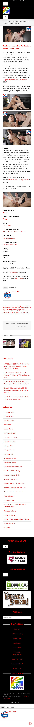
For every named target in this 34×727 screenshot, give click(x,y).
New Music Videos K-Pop (12, 471)
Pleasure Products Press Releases (15, 492)
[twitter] (17, 0)
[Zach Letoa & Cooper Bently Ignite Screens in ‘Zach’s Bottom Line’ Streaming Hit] (25, 340)
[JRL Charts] (7, 293)
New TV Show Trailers (11, 479)
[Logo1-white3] (6, 8)
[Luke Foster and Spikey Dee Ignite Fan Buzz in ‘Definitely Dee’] (9, 340)
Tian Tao (20, 312)
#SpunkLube (25, 180)
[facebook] (23, 0)
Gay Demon (17, 643)
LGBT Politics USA (10, 441)
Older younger (6, 312)
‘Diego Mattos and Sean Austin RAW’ (15, 80)
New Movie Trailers (10, 458)
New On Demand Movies (12, 475)
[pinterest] (14, 0)
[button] (4, 343)
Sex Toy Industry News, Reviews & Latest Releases (15, 505)
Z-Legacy (20, 306)
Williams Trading (9, 515)
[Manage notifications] (30, 723)
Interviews (7, 425)
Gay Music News (9, 421)
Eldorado (17, 629)
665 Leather (17, 648)
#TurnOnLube (12, 180)
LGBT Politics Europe (10, 437)
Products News (9, 500)
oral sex (11, 312)
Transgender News (10, 511)
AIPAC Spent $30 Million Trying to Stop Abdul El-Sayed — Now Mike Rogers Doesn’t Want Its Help (17, 366)
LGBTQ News (8, 446)
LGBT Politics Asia (9, 433)
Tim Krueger (7, 225)
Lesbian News (8, 429)
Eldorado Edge (8, 416)
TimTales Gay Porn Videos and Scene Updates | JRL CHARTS (16, 314)
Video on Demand (20, 232)
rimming (16, 312)
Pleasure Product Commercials (14, 483)
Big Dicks (5, 307)
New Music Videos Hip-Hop (13, 467)
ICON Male (17, 652)
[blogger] (10, 0)
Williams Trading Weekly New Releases (16, 519)
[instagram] (20, 0)
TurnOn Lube (17, 638)
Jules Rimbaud (20, 310)
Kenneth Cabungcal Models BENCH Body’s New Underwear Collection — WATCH (16, 390)
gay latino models (24, 307)
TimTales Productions (10, 245)
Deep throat (17, 307)
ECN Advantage (9, 412)
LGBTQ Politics (8, 450)
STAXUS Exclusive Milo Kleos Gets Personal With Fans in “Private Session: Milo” (16, 375)
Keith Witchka (14, 272)
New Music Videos (10, 462)
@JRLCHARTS (18, 278)
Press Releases (8, 496)
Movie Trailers (8, 454)
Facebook (6, 238)
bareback (28, 306)
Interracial (13, 310)
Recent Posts (12, 287)
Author (5, 287)
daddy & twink (10, 307)
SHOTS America (17, 659)
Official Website (8, 232)
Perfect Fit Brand (17, 664)
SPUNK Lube (17, 668)
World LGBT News (9, 523)
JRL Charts (15, 292)
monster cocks (26, 310)
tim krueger (25, 312)
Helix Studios (17, 655)
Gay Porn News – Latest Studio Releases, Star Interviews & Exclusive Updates (17, 309)
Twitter (5, 213)
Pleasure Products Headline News (15, 488)
